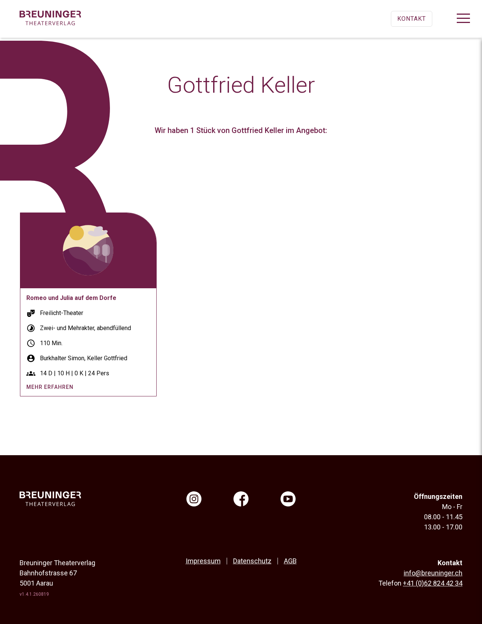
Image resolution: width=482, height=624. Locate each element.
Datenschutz (252, 561)
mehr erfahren (49, 387)
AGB (290, 561)
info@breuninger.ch (433, 573)
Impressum (203, 561)
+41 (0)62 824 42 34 (432, 583)
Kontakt (411, 18)
